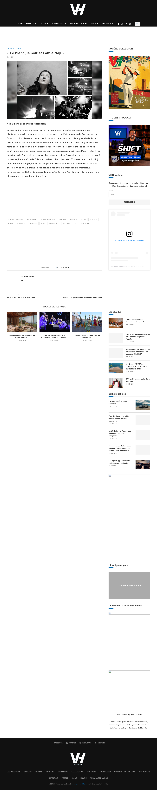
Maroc (10, 223)
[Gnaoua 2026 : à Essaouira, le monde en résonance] (87, 322)
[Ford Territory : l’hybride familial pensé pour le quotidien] (143, 420)
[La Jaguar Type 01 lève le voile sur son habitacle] (143, 464)
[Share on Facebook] (61, 267)
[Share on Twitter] (63, 268)
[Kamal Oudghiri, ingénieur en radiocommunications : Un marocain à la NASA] (116, 353)
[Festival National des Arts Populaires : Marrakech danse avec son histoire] (54, 322)
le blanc (73, 219)
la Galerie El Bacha (48, 219)
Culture (44, 24)
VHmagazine (85, 223)
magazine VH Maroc (79, 784)
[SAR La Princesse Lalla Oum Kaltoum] (116, 383)
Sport (84, 24)
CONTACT (28, 772)
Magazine (93, 219)
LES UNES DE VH (13, 772)
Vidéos (94, 24)
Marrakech (21, 223)
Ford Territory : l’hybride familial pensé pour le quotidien (119, 418)
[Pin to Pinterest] (66, 267)
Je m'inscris (129, 202)
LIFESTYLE (53, 778)
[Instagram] (126, 24)
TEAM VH (38, 772)
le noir (83, 219)
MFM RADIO (91, 772)
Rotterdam (67, 223)
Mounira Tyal (27, 276)
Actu (20, 24)
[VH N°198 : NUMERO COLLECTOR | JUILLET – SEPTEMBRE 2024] (116, 368)
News (43, 223)
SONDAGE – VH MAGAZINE (124, 772)
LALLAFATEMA (77, 772)
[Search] (137, 24)
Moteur (74, 24)
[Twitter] (122, 24)
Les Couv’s (107, 24)
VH (76, 223)
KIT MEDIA (50, 772)
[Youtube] (130, 24)
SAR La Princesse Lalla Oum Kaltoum (138, 380)
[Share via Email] (68, 267)
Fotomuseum (31, 219)
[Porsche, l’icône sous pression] (143, 405)
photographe (54, 223)
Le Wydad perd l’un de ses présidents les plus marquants (120, 433)
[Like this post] (58, 267)
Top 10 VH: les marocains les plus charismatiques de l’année (138, 336)
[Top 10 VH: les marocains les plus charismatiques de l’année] (116, 338)
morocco (33, 223)
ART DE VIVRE (144, 772)
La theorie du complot (129, 585)
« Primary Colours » (15, 219)
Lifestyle (31, 24)
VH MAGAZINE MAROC (99, 778)
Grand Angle (59, 24)
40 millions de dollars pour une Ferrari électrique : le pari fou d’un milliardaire (120, 448)
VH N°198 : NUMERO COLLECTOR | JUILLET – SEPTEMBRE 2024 (136, 366)
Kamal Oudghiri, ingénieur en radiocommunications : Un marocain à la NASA (138, 351)
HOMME (83, 778)
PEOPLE (65, 778)
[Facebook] (119, 24)
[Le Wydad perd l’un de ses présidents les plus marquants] (143, 435)
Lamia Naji (62, 219)
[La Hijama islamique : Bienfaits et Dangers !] (116, 323)
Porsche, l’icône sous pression (118, 402)
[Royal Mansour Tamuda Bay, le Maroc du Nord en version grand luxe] (22, 322)
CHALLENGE (63, 772)
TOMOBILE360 (105, 772)
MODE (74, 778)
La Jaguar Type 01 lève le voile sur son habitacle (119, 462)
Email (111, 190)
